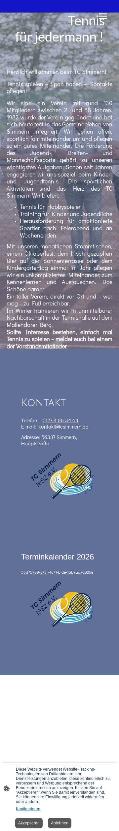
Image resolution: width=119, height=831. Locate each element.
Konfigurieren (28, 809)
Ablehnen (59, 823)
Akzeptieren (29, 823)
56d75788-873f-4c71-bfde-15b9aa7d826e (57, 572)
